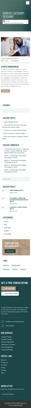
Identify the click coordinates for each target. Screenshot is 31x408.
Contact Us (4, 362)
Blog (5, 224)
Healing (6, 231)
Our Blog (3, 370)
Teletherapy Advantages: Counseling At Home (15, 156)
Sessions (6, 269)
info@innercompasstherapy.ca (15, 321)
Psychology (7, 234)
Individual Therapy (6, 339)
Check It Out (10, 251)
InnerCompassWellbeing (15, 405)
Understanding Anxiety (11, 122)
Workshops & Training (8, 344)
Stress (15, 269)
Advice (6, 221)
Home (8, 21)
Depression (7, 228)
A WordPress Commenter (12, 149)
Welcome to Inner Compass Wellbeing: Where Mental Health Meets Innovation (16, 151)
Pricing (3, 367)
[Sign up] (28, 394)
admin (6, 156)
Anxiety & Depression (7, 342)
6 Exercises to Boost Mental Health (15, 130)
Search (6, 105)
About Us (4, 360)
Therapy (23, 269)
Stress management (10, 66)
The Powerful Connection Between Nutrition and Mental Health (19, 199)
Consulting (16, 265)
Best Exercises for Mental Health (14, 133)
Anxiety (6, 265)
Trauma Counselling (7, 349)
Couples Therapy (6, 337)
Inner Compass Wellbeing (9, 58)
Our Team (4, 365)
